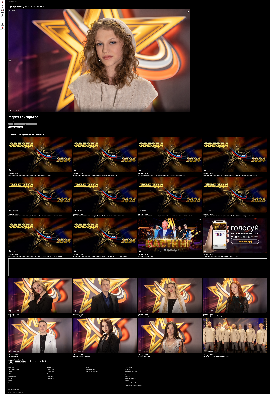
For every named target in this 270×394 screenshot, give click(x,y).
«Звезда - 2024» (34, 6)
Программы (15, 6)
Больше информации (16, 127)
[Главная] (2, 2)
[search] (137, 1)
